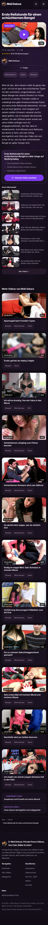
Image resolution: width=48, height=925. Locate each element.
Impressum (30, 868)
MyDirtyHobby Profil (12, 895)
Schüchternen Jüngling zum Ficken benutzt (21, 444)
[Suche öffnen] (36, 4)
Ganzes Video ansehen (29, 178)
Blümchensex (10, 75)
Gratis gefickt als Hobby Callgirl (19, 361)
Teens (23, 75)
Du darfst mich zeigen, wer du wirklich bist (22, 526)
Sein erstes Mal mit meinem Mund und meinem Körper (22, 696)
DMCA (28, 881)
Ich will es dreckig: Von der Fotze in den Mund (22, 401)
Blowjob (34, 75)
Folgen (33, 68)
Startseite (6, 868)
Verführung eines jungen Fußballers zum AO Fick (23, 611)
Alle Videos (24, 271)
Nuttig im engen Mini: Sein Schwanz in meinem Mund (22, 568)
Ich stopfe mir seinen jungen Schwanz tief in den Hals (24, 778)
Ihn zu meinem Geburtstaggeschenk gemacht (21, 653)
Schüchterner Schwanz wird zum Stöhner (23, 485)
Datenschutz (30, 872)
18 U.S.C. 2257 (31, 877)
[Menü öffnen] (43, 4)
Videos (10, 820)
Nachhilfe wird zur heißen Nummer (20, 737)
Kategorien (6, 877)
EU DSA (28, 885)
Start (3, 820)
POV (29, 408)
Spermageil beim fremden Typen (19, 321)
